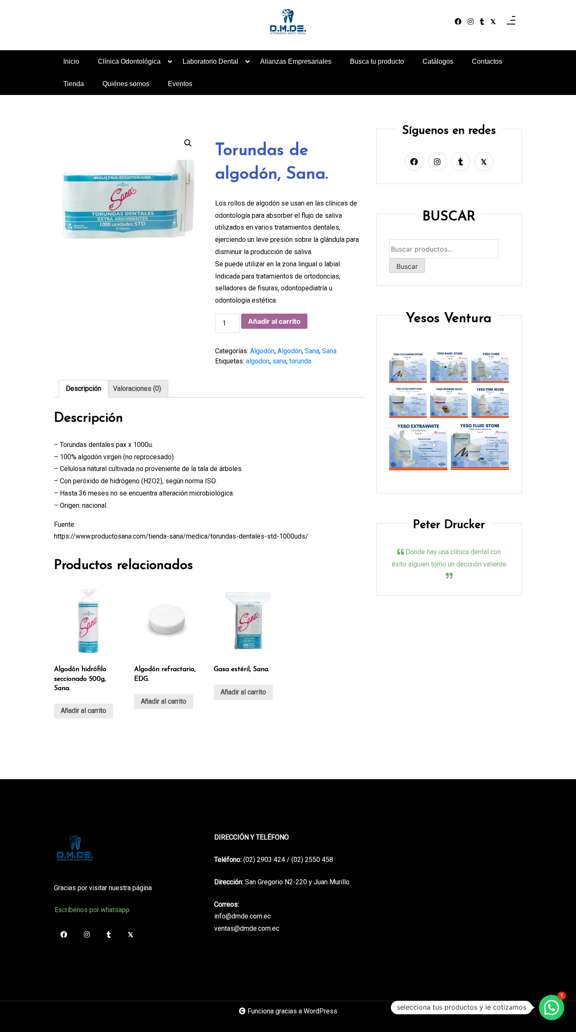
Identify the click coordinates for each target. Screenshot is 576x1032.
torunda (300, 361)
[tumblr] (482, 22)
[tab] (83, 389)
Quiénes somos (125, 83)
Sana (312, 351)
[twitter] (493, 22)
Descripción (83, 389)
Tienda (73, 83)
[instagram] (471, 22)
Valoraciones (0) (137, 389)
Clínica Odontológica (129, 61)
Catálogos (438, 61)
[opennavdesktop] (511, 22)
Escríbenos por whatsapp (91, 910)
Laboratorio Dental (210, 61)
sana (279, 361)
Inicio (71, 61)
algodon (257, 361)
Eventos (180, 83)
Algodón (262, 351)
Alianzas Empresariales (295, 61)
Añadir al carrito (274, 321)
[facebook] (458, 22)
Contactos (487, 61)
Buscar (407, 266)
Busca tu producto (377, 61)
